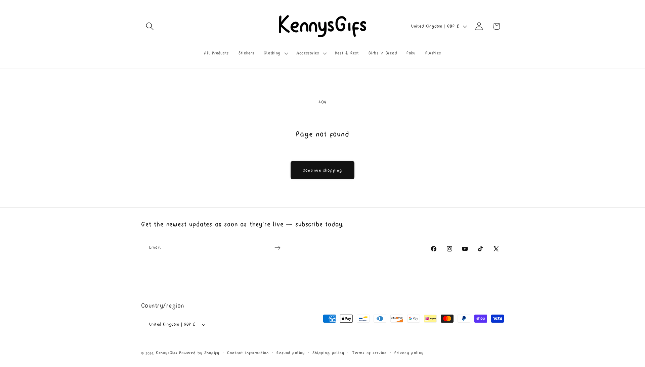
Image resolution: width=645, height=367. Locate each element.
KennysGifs (166, 352)
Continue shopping (322, 170)
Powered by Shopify (199, 352)
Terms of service (369, 352)
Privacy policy (409, 352)
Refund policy (290, 352)
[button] (150, 26)
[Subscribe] (277, 248)
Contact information (248, 352)
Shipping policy (328, 352)
